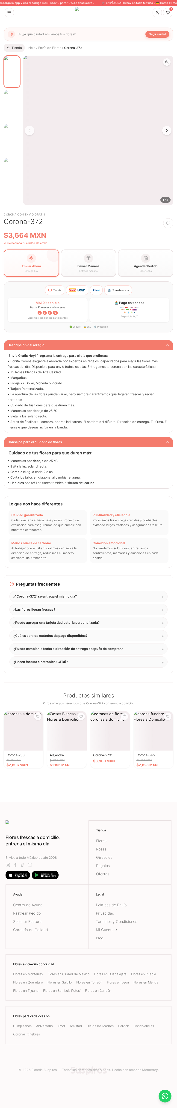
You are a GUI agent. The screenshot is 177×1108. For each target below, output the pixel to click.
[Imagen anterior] (29, 130)
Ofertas (102, 874)
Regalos (103, 865)
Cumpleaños (22, 1026)
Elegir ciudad (157, 34)
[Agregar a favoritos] (168, 223)
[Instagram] (8, 865)
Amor (61, 1026)
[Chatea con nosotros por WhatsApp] (165, 1096)
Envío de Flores (49, 48)
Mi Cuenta (105, 929)
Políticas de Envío (111, 905)
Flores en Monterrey (28, 974)
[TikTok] (22, 865)
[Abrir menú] (9, 12)
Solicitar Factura (27, 921)
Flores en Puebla (143, 974)
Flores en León (118, 982)
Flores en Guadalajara (110, 974)
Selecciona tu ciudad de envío (27, 243)
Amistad (76, 1026)
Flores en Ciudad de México (68, 974)
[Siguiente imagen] (166, 130)
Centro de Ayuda (27, 905)
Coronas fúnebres (26, 1034)
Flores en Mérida (145, 982)
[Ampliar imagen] (167, 62)
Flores (101, 841)
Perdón (123, 1026)
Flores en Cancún (98, 990)
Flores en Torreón (89, 982)
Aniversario (44, 1026)
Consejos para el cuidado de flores (35, 442)
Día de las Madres (100, 1026)
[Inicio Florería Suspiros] (88, 12)
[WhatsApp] (30, 865)
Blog (99, 938)
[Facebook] (15, 865)
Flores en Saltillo (59, 982)
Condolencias (144, 1026)
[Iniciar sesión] (157, 12)
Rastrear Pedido (27, 913)
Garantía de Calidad (30, 929)
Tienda (17, 48)
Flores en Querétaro (28, 982)
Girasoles (104, 857)
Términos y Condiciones (116, 921)
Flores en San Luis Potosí (61, 990)
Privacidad (105, 913)
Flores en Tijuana (25, 990)
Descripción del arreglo (26, 345)
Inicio (31, 48)
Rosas (101, 849)
